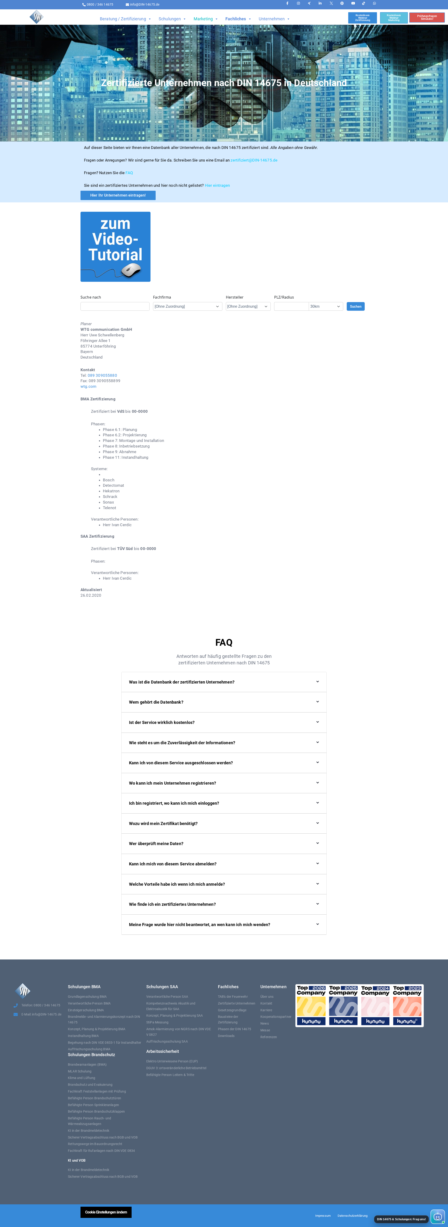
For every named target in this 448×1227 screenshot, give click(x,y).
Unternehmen (272, 18)
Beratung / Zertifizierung (123, 18)
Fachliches (235, 18)
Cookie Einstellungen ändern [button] (106, 1212)
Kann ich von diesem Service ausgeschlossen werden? (181, 762)
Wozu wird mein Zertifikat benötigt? (163, 823)
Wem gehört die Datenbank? (156, 702)
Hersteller (235, 297)
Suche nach (90, 297)
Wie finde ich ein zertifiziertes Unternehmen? (172, 904)
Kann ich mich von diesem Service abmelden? (173, 863)
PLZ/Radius (284, 297)
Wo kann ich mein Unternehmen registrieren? (172, 783)
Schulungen (170, 18)
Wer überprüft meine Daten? (156, 843)
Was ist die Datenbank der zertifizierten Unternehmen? (181, 682)
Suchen (355, 306)
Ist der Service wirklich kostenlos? (162, 722)
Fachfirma (162, 297)
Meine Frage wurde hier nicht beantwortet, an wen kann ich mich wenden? (199, 924)
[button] (409, 1216)
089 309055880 (102, 375)
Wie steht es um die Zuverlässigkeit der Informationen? (182, 742)
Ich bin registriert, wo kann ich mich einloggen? (174, 803)
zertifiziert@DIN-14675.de (254, 160)
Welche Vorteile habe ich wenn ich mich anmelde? (177, 884)
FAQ (129, 172)
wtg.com (88, 386)
